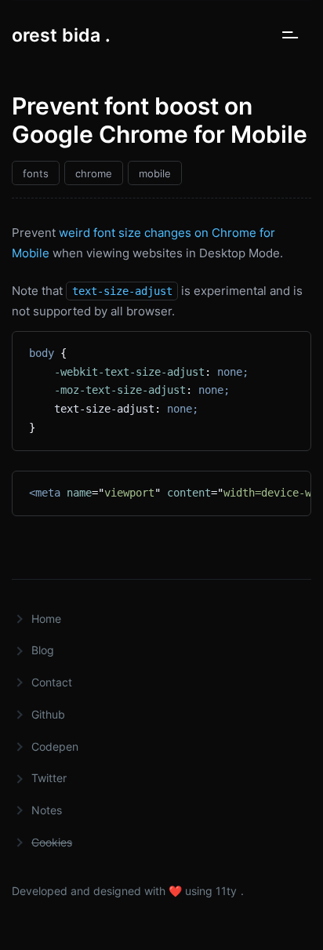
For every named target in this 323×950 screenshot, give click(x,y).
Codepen (54, 746)
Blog (42, 650)
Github (48, 714)
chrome (93, 173)
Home (46, 618)
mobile (155, 173)
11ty (226, 890)
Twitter (49, 777)
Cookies (51, 842)
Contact (51, 682)
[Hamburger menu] (292, 35)
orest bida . (61, 35)
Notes (46, 810)
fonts (36, 173)
